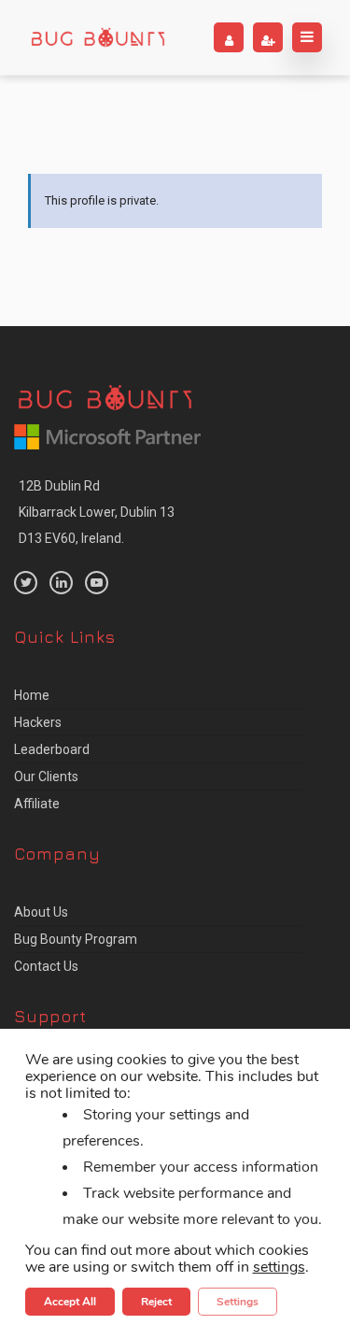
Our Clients (46, 776)
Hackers (38, 722)
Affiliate (37, 803)
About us (41, 912)
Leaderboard (52, 749)
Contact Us (46, 966)
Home (31, 695)
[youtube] (96, 582)
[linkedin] (61, 582)
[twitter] (25, 582)
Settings (238, 1301)
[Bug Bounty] (98, 37)
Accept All (70, 1301)
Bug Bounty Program (75, 939)
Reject (156, 1301)
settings (279, 1267)
